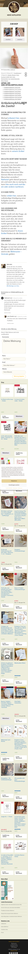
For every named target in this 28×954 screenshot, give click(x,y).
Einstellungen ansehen (14, 485)
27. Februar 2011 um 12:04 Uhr (17, 298)
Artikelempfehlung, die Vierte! (12, 93)
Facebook (3, 77)
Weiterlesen (19, 416)
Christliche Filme (4, 929)
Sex (9, 79)
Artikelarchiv (3, 923)
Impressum (15, 488)
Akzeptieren (14, 480)
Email (3, 362)
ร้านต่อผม (3, 910)
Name (4, 355)
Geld (11, 77)
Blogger (14, 75)
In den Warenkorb (5, 417)
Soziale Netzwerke (15, 79)
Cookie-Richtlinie (9, 488)
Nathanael (6, 298)
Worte (2, 81)
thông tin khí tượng (5, 913)
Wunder (6, 81)
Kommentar (5, 337)
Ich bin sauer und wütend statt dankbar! (12, 907)
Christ (17, 75)
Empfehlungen (17, 73)
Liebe (13, 77)
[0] (25, 5)
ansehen (8, 39)
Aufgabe (10, 75)
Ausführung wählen (19, 453)
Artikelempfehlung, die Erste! (12, 87)
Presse (2, 932)
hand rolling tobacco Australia (7, 916)
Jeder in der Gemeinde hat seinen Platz (14, 904)
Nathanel (5, 180)
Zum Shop (14, 24)
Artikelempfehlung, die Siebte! (12, 99)
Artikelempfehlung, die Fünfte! (12, 95)
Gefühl (7, 77)
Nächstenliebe (4, 79)
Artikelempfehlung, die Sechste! (13, 97)
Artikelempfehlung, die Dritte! (12, 91)
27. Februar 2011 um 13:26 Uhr (22, 316)
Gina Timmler (10, 316)
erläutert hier (13, 118)
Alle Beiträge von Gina (13, 286)
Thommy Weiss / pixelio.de (9, 69)
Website (4, 369)
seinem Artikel (18, 151)
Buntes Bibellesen (10, 910)
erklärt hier (11, 196)
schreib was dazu (7, 312)
